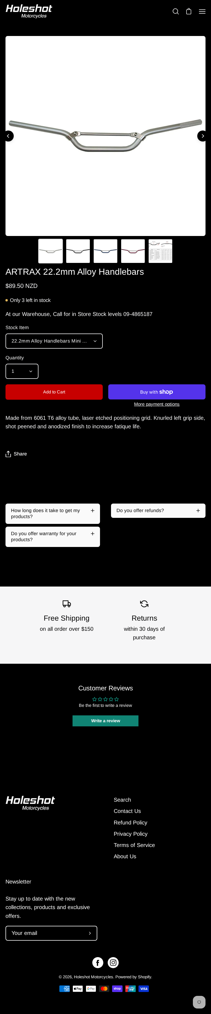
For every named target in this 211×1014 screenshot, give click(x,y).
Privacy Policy (131, 834)
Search (122, 800)
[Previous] (8, 135)
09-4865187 (137, 314)
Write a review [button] (105, 720)
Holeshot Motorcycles (93, 976)
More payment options (157, 404)
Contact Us (127, 811)
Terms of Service (134, 845)
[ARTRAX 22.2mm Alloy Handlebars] (50, 251)
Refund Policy (130, 822)
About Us (125, 856)
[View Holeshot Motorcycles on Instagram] (113, 962)
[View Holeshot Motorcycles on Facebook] (97, 962)
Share (20, 454)
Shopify (144, 976)
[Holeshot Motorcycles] (28, 11)
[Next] (202, 135)
